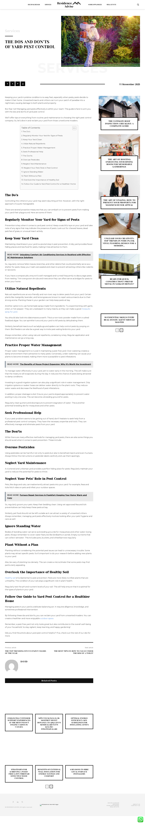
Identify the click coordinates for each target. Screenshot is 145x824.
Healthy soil (10, 578)
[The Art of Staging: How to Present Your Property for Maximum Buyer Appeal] (119, 187)
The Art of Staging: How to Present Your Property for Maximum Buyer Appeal (119, 202)
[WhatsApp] (23, 84)
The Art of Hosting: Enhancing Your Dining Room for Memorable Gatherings (119, 163)
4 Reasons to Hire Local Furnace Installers (79, 771)
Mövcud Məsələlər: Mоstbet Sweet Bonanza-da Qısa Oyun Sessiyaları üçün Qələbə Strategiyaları (49, 723)
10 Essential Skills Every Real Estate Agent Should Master (119, 319)
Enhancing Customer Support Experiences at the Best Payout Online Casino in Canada (19, 722)
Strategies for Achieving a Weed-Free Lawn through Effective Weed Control (19, 773)
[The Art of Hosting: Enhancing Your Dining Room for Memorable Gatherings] (119, 146)
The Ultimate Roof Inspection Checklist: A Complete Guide (119, 123)
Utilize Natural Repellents (34, 144)
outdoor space (46, 618)
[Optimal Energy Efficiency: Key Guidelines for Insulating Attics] (79, 700)
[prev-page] (47, 786)
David (24, 662)
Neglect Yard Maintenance (34, 164)
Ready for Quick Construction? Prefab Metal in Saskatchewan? (119, 281)
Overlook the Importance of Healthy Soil (41, 180)
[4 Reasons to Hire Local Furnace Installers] (79, 751)
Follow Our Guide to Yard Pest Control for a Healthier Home (50, 184)
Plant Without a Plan (32, 176)
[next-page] (51, 786)
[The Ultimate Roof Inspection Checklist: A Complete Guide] (119, 108)
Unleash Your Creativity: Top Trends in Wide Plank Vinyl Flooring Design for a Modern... (119, 242)
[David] (11, 666)
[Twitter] (12, 84)
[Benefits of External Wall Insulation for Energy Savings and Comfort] (49, 751)
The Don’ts (27, 156)
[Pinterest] (17, 84)
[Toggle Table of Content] (73, 128)
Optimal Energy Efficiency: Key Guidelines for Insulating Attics (79, 721)
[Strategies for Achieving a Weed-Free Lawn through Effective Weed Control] (19, 751)
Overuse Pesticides (31, 160)
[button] (138, 4)
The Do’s (26, 131)
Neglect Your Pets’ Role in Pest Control (41, 168)
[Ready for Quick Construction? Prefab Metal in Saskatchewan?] (119, 266)
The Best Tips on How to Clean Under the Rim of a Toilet (73, 652)
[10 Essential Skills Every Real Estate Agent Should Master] (119, 304)
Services (12, 31)
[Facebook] (7, 84)
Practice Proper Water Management (39, 148)
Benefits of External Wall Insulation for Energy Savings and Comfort (49, 772)
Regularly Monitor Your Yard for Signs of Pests (43, 136)
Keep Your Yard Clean (32, 139)
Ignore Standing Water (33, 172)
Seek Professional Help (33, 152)
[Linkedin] (17, 802)
